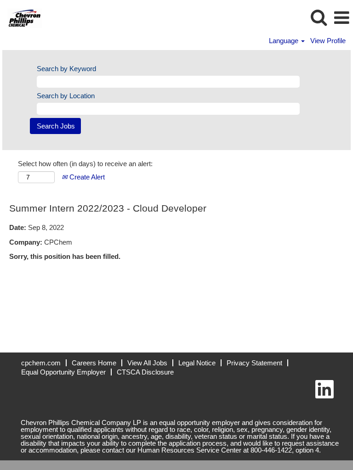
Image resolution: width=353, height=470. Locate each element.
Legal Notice (197, 363)
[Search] (318, 17)
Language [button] (284, 41)
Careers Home (94, 363)
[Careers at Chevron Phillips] (21, 17)
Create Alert (86, 177)
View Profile (328, 41)
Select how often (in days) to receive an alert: (85, 164)
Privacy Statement (254, 363)
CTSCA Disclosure (145, 372)
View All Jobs (147, 363)
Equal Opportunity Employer (63, 372)
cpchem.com (41, 363)
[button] (341, 18)
